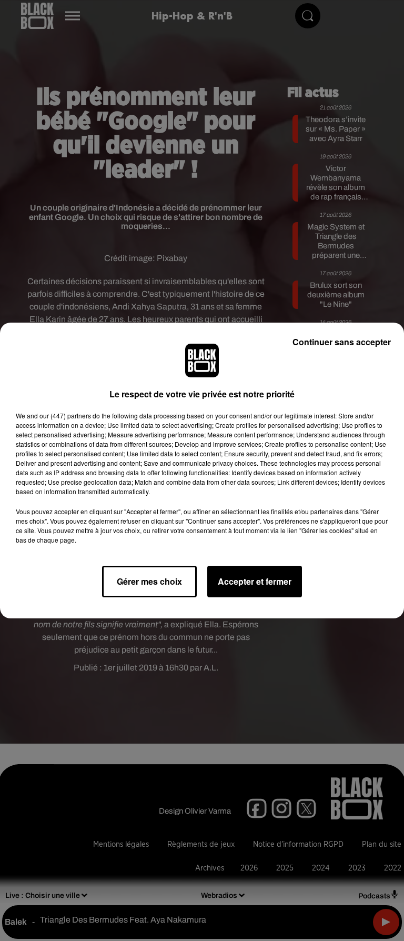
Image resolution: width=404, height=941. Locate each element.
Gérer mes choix (149, 581)
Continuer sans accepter (341, 342)
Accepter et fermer (254, 581)
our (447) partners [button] (65, 415)
